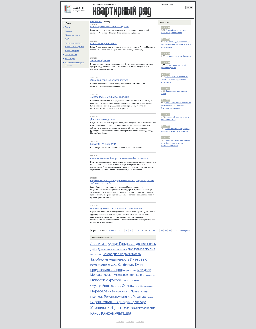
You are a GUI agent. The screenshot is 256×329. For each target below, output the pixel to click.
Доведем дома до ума (102, 119)
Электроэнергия (144, 308)
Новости (164, 23)
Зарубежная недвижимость (109, 259)
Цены (116, 308)
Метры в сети (129, 270)
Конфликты (126, 264)
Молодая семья (101, 274)
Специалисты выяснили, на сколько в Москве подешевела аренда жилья (174, 79)
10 (126, 231)
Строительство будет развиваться (109, 80)
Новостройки (129, 280)
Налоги (139, 274)
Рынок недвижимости (73, 43)
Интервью (138, 259)
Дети (93, 249)
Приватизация (140, 291)
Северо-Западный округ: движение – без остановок (119, 158)
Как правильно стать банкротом (178, 56)
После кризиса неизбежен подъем (109, 26)
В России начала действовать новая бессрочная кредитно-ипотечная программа (175, 143)
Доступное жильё (141, 249)
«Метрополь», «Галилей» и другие (109, 97)
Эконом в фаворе (100, 60)
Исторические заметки (103, 264)
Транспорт (138, 302)
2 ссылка (130, 322)
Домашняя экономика (112, 249)
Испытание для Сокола (103, 43)
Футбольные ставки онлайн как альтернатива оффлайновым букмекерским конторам (176, 105)
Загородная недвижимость (122, 254)
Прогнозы (96, 296)
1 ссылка (120, 322)
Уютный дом (70, 59)
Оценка (137, 286)
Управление (101, 307)
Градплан (127, 244)
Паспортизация (146, 286)
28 (142, 231)
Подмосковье (122, 291)
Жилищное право (72, 51)
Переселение (102, 291)
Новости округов (105, 280)
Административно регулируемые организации (116, 208)
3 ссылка (140, 322)
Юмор (95, 313)
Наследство (150, 275)
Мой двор (144, 270)
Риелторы (140, 296)
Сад (150, 296)
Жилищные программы (74, 47)
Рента (129, 297)
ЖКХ (67, 39)
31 (154, 231)
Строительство (96, 22)
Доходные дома (96, 254)
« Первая (112, 231)
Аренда (113, 244)
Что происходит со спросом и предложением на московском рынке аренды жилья (176, 44)
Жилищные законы (72, 35)
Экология (127, 307)
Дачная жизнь (146, 244)
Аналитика (98, 244)
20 (130, 231)
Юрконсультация (116, 313)
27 (138, 231)
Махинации (113, 270)
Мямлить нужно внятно (103, 144)
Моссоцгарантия (124, 274)
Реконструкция (115, 296)
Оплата (128, 286)
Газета (67, 27)
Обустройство (100, 286)
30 (150, 231)
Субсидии (124, 302)
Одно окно (116, 286)
